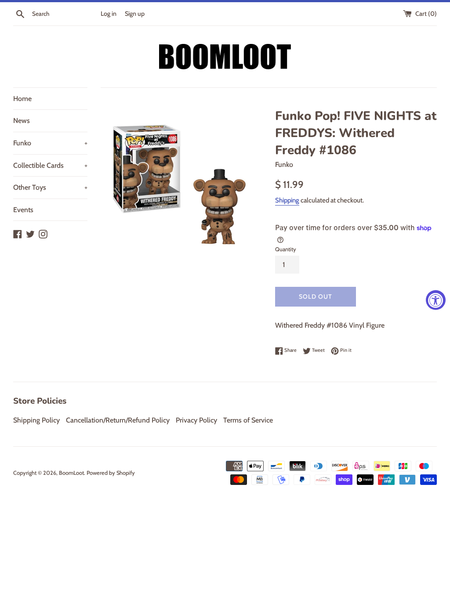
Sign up (135, 14)
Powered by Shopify (111, 473)
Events (23, 210)
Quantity (285, 249)
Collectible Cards (50, 165)
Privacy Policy (196, 420)
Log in (108, 14)
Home (22, 98)
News (21, 120)
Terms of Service (248, 420)
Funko (50, 143)
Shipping (287, 200)
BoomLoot (71, 473)
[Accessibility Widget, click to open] (436, 300)
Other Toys (50, 187)
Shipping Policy (36, 420)
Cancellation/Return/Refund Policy (118, 420)
